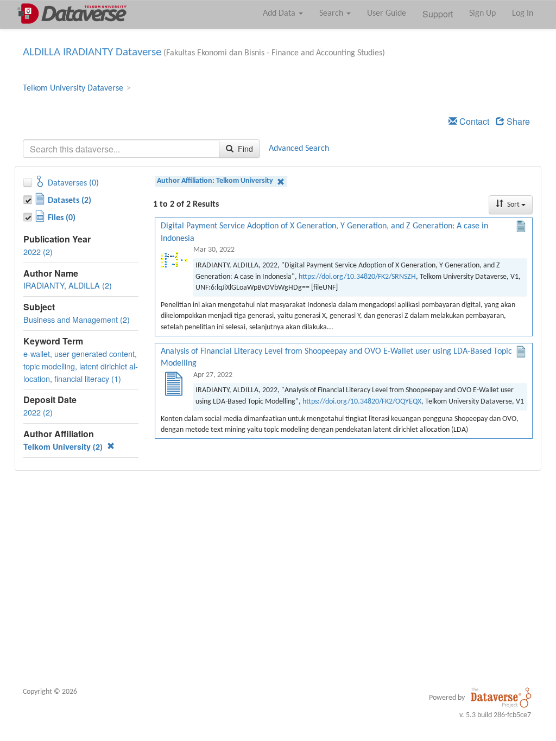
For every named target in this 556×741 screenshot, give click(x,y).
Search (332, 13)
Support (437, 14)
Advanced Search (299, 148)
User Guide (386, 13)
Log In (522, 13)
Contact (473, 121)
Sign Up (482, 13)
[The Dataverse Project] (501, 697)
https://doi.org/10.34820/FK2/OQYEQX (361, 402)
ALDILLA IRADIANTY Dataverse (92, 52)
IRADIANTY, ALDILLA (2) (67, 285)
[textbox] (121, 148)
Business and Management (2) (76, 319)
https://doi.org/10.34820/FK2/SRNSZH (357, 277)
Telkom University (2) (64, 446)
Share (517, 121)
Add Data (280, 13)
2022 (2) (38, 251)
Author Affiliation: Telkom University (216, 181)
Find (244, 148)
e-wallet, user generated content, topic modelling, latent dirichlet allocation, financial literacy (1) (80, 366)
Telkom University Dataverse (73, 88)
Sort (513, 205)
